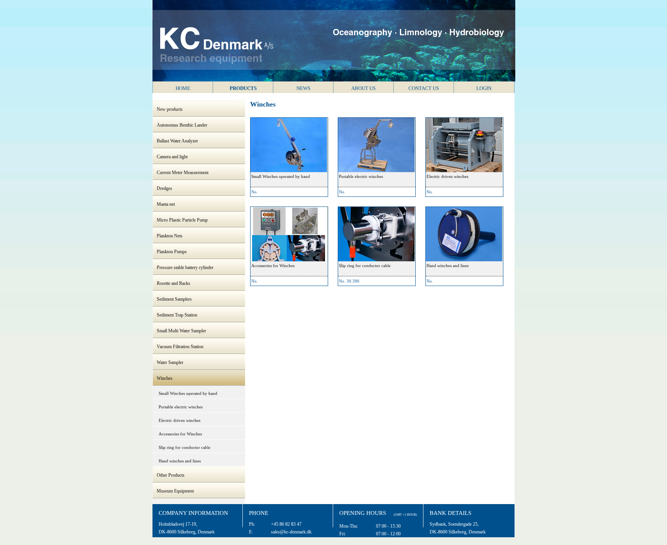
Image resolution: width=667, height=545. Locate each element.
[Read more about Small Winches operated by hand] (289, 145)
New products (170, 109)
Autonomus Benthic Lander (182, 125)
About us (363, 88)
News (303, 88)
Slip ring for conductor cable (184, 447)
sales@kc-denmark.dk (291, 532)
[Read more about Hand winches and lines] (464, 234)
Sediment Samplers (174, 299)
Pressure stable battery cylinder (185, 267)
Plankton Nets (170, 236)
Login (483, 88)
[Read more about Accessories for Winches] (289, 234)
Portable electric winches (181, 407)
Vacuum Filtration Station (180, 346)
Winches (165, 378)
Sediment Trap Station (177, 315)
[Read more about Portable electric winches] (376, 145)
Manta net (166, 204)
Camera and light (172, 156)
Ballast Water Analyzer (177, 141)
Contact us (423, 88)
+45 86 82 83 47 (286, 524)
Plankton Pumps (172, 251)
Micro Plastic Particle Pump (182, 220)
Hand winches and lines (180, 461)
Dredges (164, 188)
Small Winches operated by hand (188, 393)
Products (243, 88)
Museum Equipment (175, 491)
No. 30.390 (349, 281)
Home (183, 88)
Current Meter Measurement (182, 172)
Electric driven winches (179, 420)
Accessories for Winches (180, 434)
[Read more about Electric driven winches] (464, 145)
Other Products (171, 475)
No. (254, 192)
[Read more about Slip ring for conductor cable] (376, 234)
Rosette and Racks (173, 283)
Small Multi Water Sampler (181, 330)
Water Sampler (170, 362)
